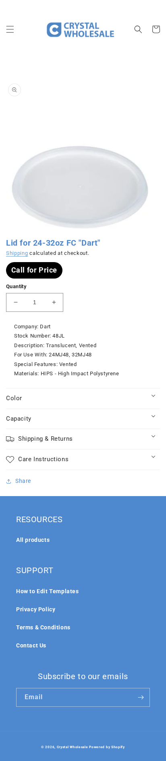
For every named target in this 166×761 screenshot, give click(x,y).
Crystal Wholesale (72, 747)
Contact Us (31, 645)
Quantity (16, 286)
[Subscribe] (140, 697)
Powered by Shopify (107, 747)
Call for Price (34, 270)
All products (33, 540)
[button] (10, 29)
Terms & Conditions (43, 627)
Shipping (17, 253)
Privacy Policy (35, 609)
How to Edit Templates (47, 591)
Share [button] (23, 481)
